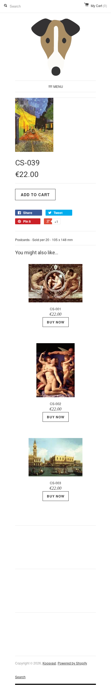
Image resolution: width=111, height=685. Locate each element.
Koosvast (49, 663)
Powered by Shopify (72, 663)
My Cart (99, 5)
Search (20, 676)
